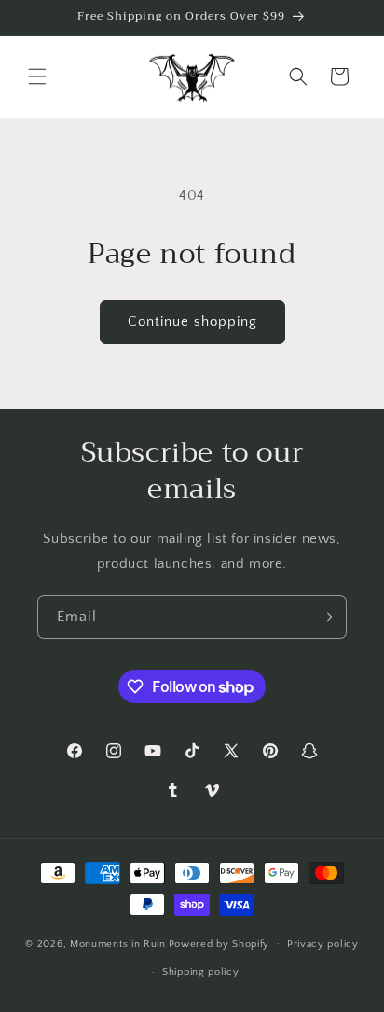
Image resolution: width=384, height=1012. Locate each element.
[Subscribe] (325, 617)
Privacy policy (323, 944)
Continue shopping (192, 321)
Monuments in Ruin (118, 943)
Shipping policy (201, 971)
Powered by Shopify (219, 943)
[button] (37, 76)
